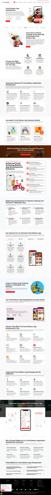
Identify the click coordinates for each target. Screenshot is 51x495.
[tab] (15, 468)
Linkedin (19, 489)
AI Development (16, 483)
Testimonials (39, 2)
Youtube (32, 489)
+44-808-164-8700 (41, 482)
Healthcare (23, 483)
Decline (7, 490)
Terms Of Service (31, 493)
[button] (15, 468)
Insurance (23, 484)
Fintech (23, 482)
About (7, 481)
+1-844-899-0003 (41, 481)
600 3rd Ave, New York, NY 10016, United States (41, 486)
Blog (30, 481)
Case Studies (31, 482)
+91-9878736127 (41, 483)
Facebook (14, 489)
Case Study (34, 2)
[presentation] (6, 422)
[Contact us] (1, 493)
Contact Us (28, 46)
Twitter (23, 489)
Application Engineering (17, 481)
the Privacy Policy (7, 488)
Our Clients (31, 483)
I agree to (6, 488)
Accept (3, 490)
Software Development (17, 482)
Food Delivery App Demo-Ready (25, 154)
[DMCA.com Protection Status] (36, 489)
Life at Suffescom (8, 483)
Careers (7, 482)
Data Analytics (16, 484)
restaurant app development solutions (24, 301)
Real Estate (23, 481)
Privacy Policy (35, 493)
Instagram (27, 489)
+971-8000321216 (41, 484)
